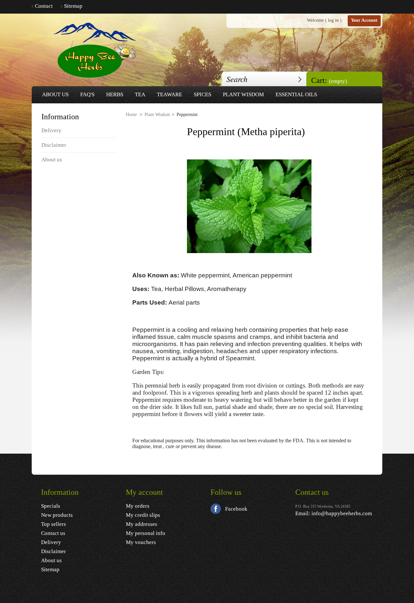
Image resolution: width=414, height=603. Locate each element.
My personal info (145, 533)
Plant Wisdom (243, 94)
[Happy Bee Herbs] (92, 54)
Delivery (51, 130)
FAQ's (87, 94)
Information (60, 116)
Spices (202, 94)
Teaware (169, 94)
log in (333, 20)
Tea (140, 94)
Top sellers (53, 524)
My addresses (141, 524)
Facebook (236, 509)
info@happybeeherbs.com (341, 513)
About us (55, 94)
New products (57, 515)
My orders (137, 506)
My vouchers (141, 542)
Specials (50, 506)
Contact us (53, 533)
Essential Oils (296, 94)
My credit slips (143, 515)
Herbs (114, 94)
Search (299, 79)
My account (144, 492)
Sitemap (73, 6)
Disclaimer (53, 145)
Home (131, 114)
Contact (44, 6)
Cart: (329, 80)
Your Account (364, 20)
